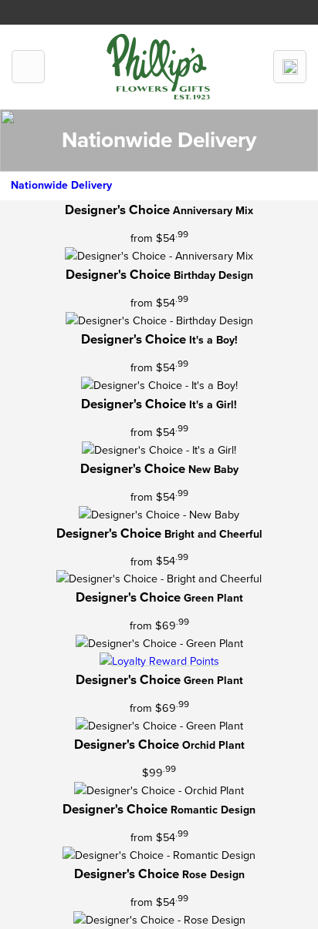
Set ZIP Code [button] (197, 8)
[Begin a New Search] (289, 66)
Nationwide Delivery (61, 185)
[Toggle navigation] (28, 66)
